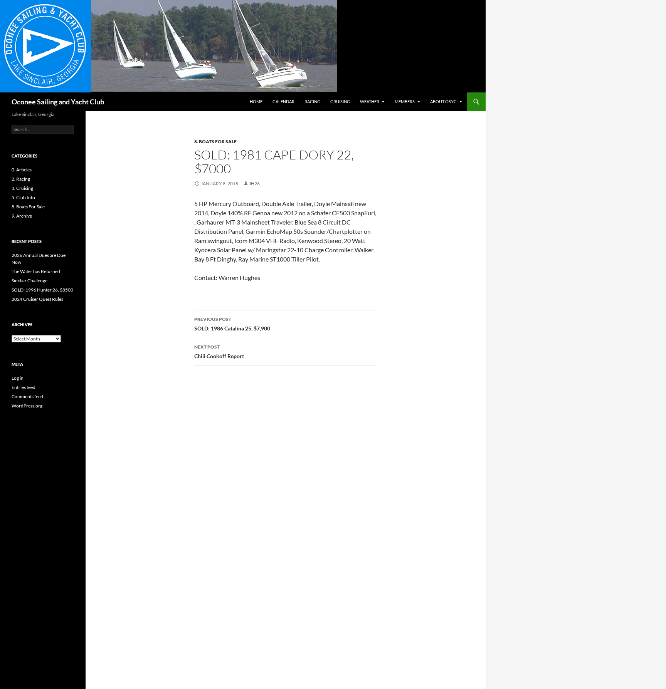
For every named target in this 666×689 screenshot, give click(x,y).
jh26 (254, 183)
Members (405, 101)
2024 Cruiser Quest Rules (37, 299)
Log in (18, 378)
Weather (369, 101)
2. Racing (21, 179)
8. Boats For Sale (215, 141)
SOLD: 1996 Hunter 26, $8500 (42, 290)
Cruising (340, 101)
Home (256, 101)
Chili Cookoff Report (219, 351)
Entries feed (23, 387)
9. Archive (22, 216)
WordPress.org (27, 406)
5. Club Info (23, 197)
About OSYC (443, 101)
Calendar (283, 101)
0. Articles (22, 170)
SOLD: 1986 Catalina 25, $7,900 (232, 324)
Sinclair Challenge (29, 280)
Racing (312, 101)
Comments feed (27, 396)
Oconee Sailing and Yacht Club (58, 101)
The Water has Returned (36, 271)
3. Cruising (22, 188)
